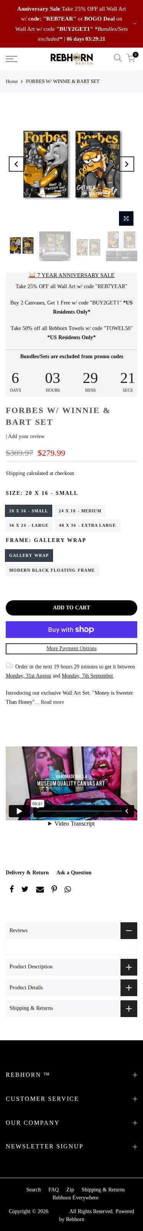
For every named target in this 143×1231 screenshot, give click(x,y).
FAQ (53, 1190)
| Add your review (25, 436)
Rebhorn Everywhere (75, 1198)
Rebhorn (75, 1219)
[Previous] (16, 164)
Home (12, 81)
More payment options (71, 648)
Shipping (15, 473)
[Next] (126, 164)
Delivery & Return (27, 872)
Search (33, 1190)
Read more (51, 702)
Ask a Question (74, 872)
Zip (70, 1190)
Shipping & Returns (103, 1190)
